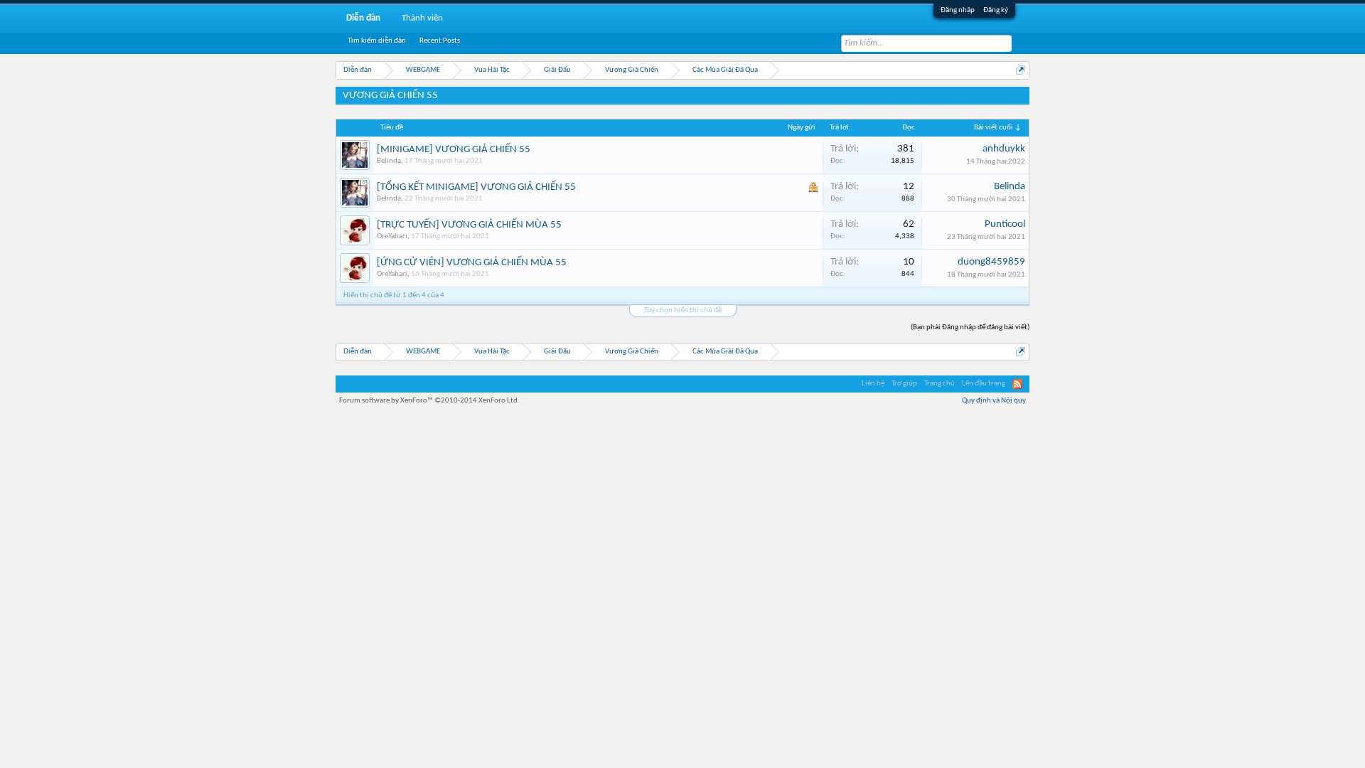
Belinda (389, 161)
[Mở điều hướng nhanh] (1020, 70)
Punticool (1005, 224)
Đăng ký (995, 10)
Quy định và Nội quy (994, 401)
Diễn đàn (363, 18)
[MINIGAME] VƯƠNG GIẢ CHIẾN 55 (453, 149)
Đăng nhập (958, 10)
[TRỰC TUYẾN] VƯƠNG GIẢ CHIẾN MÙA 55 (469, 225)
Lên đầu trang (983, 384)
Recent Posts (439, 41)
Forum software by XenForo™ (429, 401)
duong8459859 (991, 262)
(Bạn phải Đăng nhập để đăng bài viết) (970, 327)
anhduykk (1004, 149)
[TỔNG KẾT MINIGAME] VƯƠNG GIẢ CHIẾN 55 (476, 187)
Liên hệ (873, 384)
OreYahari (392, 236)
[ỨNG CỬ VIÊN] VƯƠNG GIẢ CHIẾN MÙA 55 (472, 262)
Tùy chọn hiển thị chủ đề (683, 310)
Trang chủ (939, 384)
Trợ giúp (904, 384)
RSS (1017, 384)
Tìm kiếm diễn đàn (377, 41)
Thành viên (422, 18)
